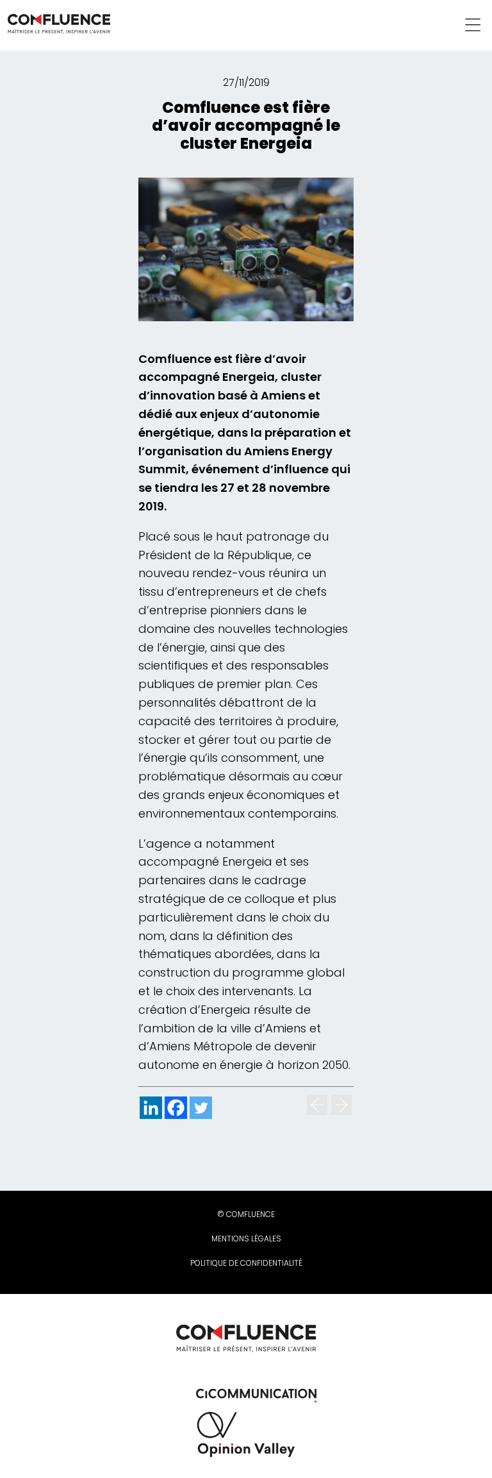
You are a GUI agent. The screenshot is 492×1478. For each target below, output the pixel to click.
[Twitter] (201, 1107)
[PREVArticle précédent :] (317, 1105)
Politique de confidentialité (246, 1262)
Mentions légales (246, 1238)
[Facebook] (176, 1107)
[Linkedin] (151, 1107)
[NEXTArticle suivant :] (341, 1105)
